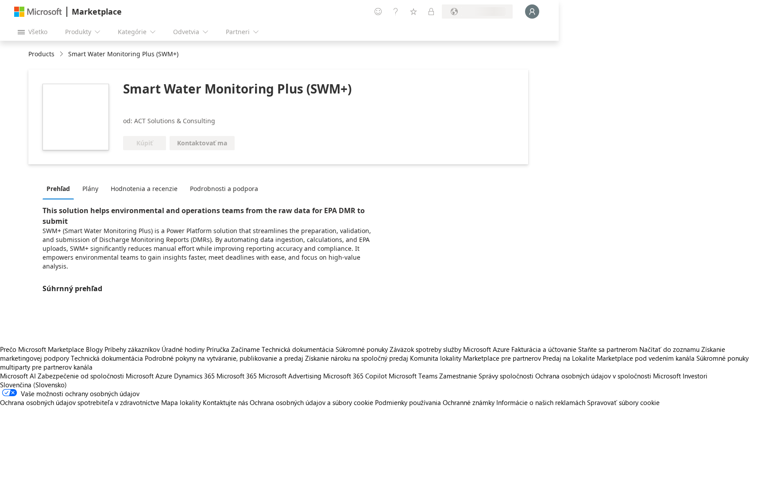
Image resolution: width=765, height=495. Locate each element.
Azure (163, 375)
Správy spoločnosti (506, 375)
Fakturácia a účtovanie (543, 349)
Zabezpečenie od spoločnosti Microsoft (96, 375)
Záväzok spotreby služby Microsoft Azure (450, 349)
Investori (695, 375)
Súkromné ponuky (362, 349)
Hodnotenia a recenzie (144, 188)
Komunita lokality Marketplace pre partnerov (475, 358)
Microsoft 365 (236, 375)
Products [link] (41, 54)
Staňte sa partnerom (608, 349)
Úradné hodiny (183, 349)
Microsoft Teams (413, 375)
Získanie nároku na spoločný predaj (356, 358)
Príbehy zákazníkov (132, 349)
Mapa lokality (181, 402)
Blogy (94, 349)
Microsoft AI (18, 375)
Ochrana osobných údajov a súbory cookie (311, 402)
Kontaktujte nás (225, 402)
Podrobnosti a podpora (224, 188)
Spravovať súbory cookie (623, 402)
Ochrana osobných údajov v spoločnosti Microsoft (608, 375)
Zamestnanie (458, 375)
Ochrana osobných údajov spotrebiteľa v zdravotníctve (79, 402)
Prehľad (58, 188)
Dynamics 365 (194, 375)
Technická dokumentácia (298, 349)
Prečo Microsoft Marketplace (42, 349)
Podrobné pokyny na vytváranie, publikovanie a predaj (224, 358)
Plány (90, 188)
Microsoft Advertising (290, 375)
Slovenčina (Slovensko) (33, 384)
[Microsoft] (38, 12)
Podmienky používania (408, 402)
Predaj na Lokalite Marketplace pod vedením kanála (619, 358)
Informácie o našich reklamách (540, 402)
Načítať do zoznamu (669, 349)
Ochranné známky (469, 402)
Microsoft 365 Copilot (355, 375)
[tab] (60, 188)
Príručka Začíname (233, 349)
